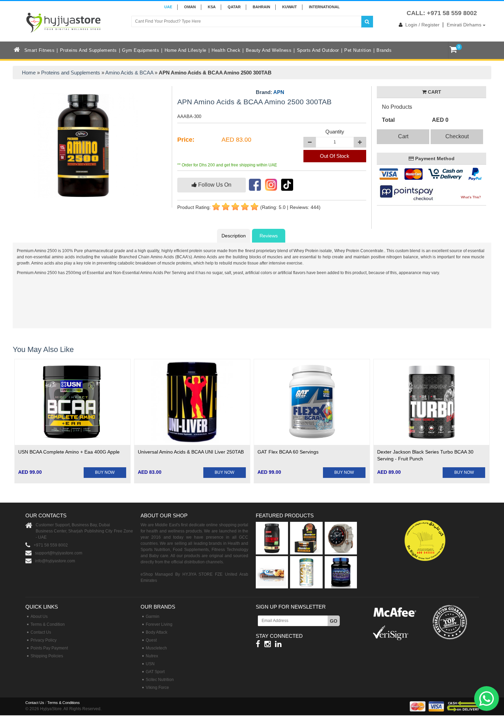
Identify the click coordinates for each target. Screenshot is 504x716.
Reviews (269, 235)
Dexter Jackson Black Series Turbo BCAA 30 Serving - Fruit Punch (425, 455)
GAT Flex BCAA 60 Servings (288, 452)
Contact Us (41, 632)
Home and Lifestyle (185, 50)
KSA (212, 7)
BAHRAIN (261, 7)
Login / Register (422, 24)
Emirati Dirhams (465, 24)
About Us (39, 616)
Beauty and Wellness (269, 50)
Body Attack (156, 632)
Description (233, 235)
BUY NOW (105, 472)
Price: (185, 139)
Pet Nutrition (357, 50)
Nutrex (152, 656)
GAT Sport (155, 671)
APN (278, 92)
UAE (168, 7)
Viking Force (157, 687)
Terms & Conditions (63, 703)
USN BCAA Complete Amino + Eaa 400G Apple (69, 452)
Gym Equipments (140, 50)
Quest (151, 640)
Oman (190, 7)
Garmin (152, 616)
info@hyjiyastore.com (55, 561)
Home (29, 72)
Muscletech (156, 648)
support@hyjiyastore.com (58, 553)
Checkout (457, 136)
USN (150, 663)
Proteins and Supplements (88, 50)
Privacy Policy (44, 640)
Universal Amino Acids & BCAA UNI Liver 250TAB (191, 452)
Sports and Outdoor (318, 50)
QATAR (234, 7)
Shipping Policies (47, 656)
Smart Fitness (39, 50)
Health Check (226, 50)
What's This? (471, 197)
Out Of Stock (334, 156)
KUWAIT (289, 7)
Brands (384, 50)
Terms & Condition (48, 624)
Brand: (270, 92)
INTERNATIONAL (324, 7)
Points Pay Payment (49, 648)
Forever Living (159, 624)
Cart (403, 136)
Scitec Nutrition (160, 679)
